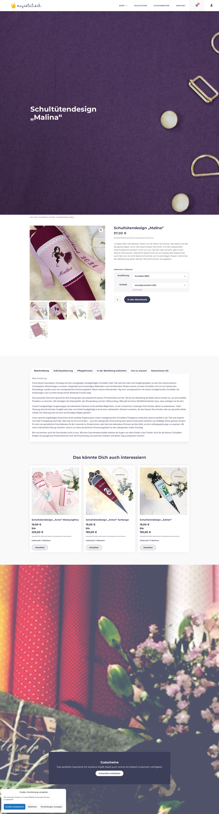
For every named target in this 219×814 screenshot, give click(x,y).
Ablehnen (32, 807)
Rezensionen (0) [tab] (159, 370)
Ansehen (40, 547)
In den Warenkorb (137, 299)
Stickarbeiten (161, 5)
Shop (122, 5)
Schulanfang (43, 217)
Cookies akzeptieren (14, 807)
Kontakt (180, 5)
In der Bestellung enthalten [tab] (111, 370)
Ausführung (123, 276)
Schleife (123, 285)
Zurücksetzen (137, 290)
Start (31, 217)
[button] (101, 230)
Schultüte (52, 217)
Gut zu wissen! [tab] (139, 370)
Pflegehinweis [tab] (85, 370)
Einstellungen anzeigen (51, 807)
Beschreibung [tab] (41, 370)
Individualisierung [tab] (63, 370)
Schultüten (140, 5)
